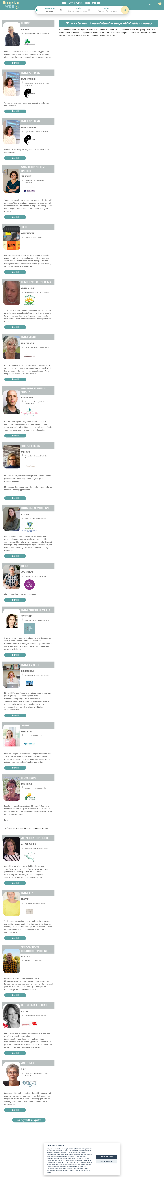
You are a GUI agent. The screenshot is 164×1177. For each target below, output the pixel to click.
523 (125, 10)
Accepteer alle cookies (106, 1156)
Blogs (87, 2)
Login (149, 4)
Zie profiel (15, 62)
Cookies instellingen (106, 1161)
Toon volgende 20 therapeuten (29, 1120)
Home (64, 2)
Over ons (96, 2)
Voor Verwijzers (75, 2)
